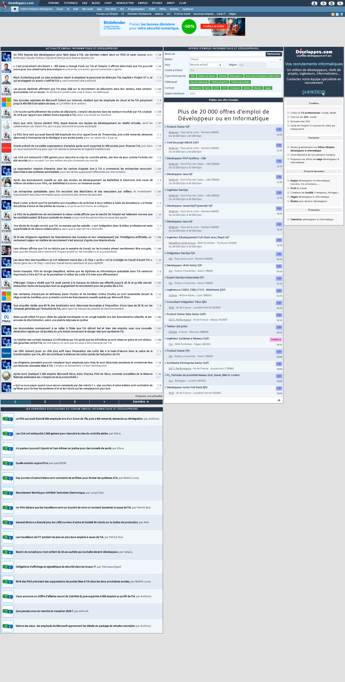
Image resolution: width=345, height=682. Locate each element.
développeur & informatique (309, 197)
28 (160, 55)
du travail (298, 188)
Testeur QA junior (177, 326)
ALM (75, 9)
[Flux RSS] (333, 14)
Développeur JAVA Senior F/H (184, 265)
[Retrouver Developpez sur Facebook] (341, 14)
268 (159, 249)
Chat (108, 3)
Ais (170, 259)
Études (157, 3)
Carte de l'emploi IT (300, 125)
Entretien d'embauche (140, 14)
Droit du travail (182, 14)
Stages (232, 14)
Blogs (95, 3)
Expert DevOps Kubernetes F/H (185, 277)
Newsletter (125, 3)
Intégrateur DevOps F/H (180, 253)
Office (162, 9)
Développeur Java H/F (179, 174)
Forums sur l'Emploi (107, 14)
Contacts (330, 155)
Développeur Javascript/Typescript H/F (189, 206)
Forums (53, 3)
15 (160, 214)
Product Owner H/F (178, 127)
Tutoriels (70, 3)
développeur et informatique (310, 180)
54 (160, 146)
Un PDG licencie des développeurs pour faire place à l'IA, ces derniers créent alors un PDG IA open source (83, 56)
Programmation (136, 9)
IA (68, 9)
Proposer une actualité (148, 396)
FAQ (84, 3)
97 (160, 123)
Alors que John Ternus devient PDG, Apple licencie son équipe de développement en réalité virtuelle (83, 125)
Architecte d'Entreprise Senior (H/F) (187, 363)
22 (160, 294)
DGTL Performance (180, 320)
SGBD (152, 9)
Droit (170, 3)
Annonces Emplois (203, 14)
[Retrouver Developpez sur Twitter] (337, 14)
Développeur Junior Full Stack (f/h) (186, 387)
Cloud (60, 9)
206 (159, 237)
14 (160, 363)
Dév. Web (110, 9)
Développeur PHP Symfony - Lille (186, 158)
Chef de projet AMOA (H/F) (182, 142)
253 (159, 169)
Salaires (159, 14)
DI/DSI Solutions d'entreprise (36, 9)
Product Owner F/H (178, 351)
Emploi (143, 3)
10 (160, 260)
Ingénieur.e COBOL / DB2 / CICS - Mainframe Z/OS (196, 290)
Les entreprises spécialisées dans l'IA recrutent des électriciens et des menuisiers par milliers (82, 193)
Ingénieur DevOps (177, 190)
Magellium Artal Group (182, 243)
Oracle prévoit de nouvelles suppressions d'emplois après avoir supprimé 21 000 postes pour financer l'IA (83, 148)
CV (122, 14)
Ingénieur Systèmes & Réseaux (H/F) (187, 338)
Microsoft (87, 9)
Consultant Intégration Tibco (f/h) (186, 302)
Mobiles (174, 9)
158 (159, 89)
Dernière (140, 402)
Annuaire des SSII (300, 121)
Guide (325, 113)
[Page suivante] (104, 402)
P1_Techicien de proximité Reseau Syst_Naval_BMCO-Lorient (203, 375)
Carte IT (221, 14)
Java (99, 9)
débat (333, 113)
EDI (122, 9)
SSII (169, 14)
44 (160, 66)
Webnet (173, 132)
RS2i (171, 307)
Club (182, 3)
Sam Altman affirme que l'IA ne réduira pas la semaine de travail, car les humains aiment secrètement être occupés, (82, 250)
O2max (173, 295)
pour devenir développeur (308, 201)
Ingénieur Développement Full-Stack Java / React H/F (197, 237)
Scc (171, 344)
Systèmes (188, 9)
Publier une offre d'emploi (223, 100)
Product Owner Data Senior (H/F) (186, 314)
